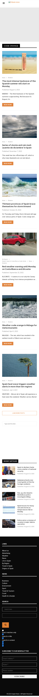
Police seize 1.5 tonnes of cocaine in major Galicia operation (26, 522)
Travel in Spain (7, 566)
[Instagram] (31, 3)
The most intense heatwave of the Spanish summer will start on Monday (19, 83)
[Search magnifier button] (5, 625)
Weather (5, 556)
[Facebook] (27, 3)
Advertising (6, 553)
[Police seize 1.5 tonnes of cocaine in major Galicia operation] (8, 523)
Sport (4, 588)
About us (5, 551)
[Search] (35, 3)
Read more (8, 104)
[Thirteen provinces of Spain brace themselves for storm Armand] (19, 185)
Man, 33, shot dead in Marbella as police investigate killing (24, 495)
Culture (4, 583)
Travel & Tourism (8, 591)
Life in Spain (6, 561)
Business (5, 581)
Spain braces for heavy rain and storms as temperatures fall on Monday (25, 508)
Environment (6, 586)
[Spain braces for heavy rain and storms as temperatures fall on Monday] (8, 509)
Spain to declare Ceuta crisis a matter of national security (26, 469)
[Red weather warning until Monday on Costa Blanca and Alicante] (19, 244)
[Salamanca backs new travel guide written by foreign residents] (8, 483)
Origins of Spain (7, 568)
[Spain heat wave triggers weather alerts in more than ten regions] (19, 365)
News (4, 558)
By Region (5, 563)
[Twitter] (29, 3)
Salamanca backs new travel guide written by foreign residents (25, 482)
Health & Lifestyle (8, 596)
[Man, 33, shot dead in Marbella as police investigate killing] (8, 496)
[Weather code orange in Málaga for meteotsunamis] (19, 306)
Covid (4, 593)
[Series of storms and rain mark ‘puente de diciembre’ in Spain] (19, 126)
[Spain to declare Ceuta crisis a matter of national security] (8, 470)
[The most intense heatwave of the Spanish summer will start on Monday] (19, 62)
